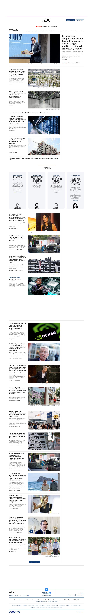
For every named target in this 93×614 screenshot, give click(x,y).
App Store (72, 595)
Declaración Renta (43, 31)
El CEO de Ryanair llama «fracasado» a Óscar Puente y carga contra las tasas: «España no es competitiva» (17, 347)
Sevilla (49, 22)
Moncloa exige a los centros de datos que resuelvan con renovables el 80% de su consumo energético (17, 499)
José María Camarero (13, 152)
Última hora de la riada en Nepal (50, 26)
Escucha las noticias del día (76, 605)
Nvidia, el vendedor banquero (15, 280)
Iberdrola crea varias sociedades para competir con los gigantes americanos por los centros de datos (17, 95)
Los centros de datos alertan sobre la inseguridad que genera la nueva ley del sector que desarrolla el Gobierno (17, 217)
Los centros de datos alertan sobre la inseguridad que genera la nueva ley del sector (30, 112)
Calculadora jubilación (69, 31)
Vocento (16, 599)
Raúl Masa (11, 83)
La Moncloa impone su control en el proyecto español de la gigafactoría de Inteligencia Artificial (17, 119)
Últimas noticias (62, 605)
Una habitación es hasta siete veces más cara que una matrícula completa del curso (17, 435)
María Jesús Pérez (76, 175)
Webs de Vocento (80, 611)
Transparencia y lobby (71, 62)
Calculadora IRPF (61, 31)
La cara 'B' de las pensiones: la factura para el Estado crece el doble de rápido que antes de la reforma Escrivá (17, 477)
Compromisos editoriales (52, 601)
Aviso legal (59, 599)
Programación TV (55, 605)
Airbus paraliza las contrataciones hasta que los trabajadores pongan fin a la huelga (17, 414)
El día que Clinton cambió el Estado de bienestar (56, 180)
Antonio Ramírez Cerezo (13, 270)
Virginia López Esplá (12, 445)
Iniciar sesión (80, 20)
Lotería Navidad (42, 605)
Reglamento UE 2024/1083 (73, 599)
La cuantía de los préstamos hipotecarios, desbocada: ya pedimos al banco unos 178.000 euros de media (17, 391)
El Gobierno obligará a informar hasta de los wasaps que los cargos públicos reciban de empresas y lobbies (72, 42)
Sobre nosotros (22, 599)
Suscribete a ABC (70, 20)
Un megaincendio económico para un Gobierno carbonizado (75, 181)
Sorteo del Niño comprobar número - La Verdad (49, 607)
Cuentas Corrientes (29, 31)
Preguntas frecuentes (35, 607)
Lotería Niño (24, 605)
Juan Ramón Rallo (37, 175)
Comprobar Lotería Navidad (33, 605)
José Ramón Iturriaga (17, 175)
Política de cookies (43, 599)
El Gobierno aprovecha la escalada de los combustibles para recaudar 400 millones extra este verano (17, 457)
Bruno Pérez (64, 59)
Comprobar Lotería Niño (16, 605)
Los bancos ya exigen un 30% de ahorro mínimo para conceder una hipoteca (17, 141)
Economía (13, 30)
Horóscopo (48, 605)
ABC (10, 551)
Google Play (80, 595)
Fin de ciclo (17, 177)
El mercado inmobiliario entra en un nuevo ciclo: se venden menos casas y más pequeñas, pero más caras (34, 159)
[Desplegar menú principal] (9, 20)
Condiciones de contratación (41, 601)
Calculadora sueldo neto (79, 31)
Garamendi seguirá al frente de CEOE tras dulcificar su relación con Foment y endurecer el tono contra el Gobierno (17, 520)
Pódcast (60, 607)
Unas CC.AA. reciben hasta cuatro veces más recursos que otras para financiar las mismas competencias (17, 368)
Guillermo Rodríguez (13, 358)
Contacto (27, 599)
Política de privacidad (35, 599)
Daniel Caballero (12, 130)
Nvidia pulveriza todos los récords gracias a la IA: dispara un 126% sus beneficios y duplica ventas (17, 327)
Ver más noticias (34, 562)
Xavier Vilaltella (12, 380)
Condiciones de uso (52, 599)
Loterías (67, 605)
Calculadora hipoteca (52, 31)
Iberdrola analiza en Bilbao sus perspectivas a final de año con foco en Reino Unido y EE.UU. (17, 540)
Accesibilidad (64, 599)
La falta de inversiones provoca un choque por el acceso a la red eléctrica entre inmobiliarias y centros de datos (17, 73)
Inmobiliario (36, 31)
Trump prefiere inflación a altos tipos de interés (37, 180)
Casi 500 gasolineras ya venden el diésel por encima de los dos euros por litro (17, 238)
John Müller (56, 175)
